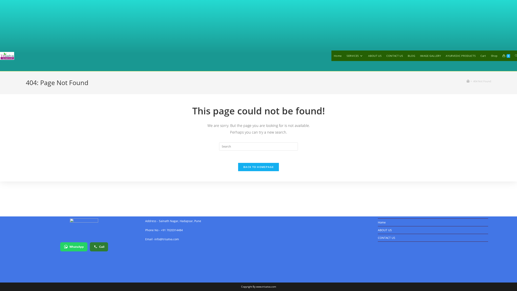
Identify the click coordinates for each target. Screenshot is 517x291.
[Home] (468, 81)
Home (382, 222)
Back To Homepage (258, 167)
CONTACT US (386, 238)
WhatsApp (76, 246)
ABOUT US (385, 230)
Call (101, 246)
